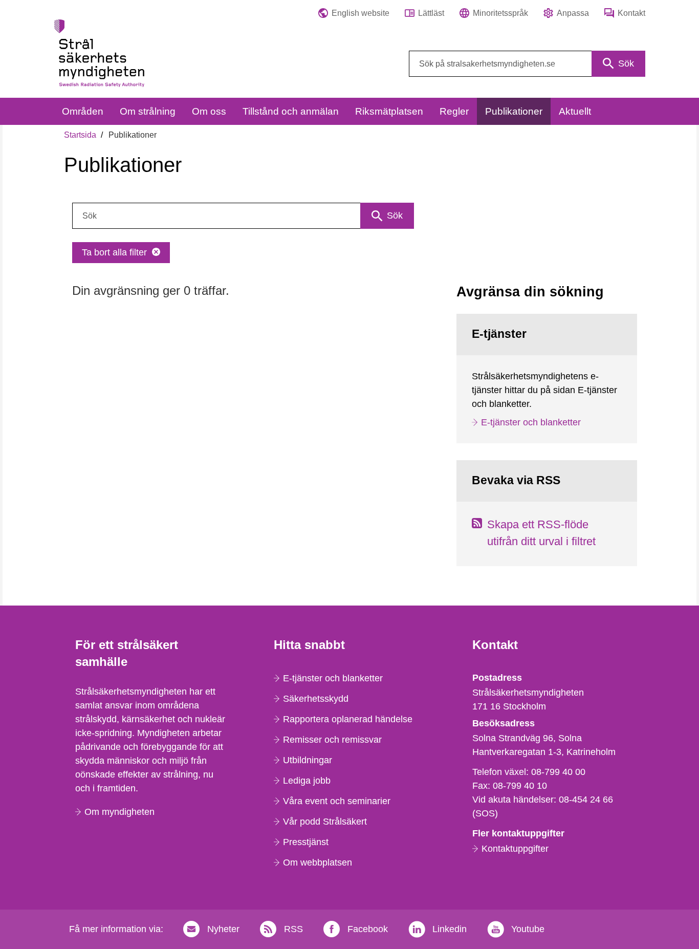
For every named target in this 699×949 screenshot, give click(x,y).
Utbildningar (307, 760)
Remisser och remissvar (332, 740)
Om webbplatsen (317, 862)
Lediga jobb (307, 780)
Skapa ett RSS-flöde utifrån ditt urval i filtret (541, 533)
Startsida (80, 135)
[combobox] (527, 64)
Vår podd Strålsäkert (325, 821)
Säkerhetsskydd (315, 699)
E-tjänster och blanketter (531, 422)
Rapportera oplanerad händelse (347, 719)
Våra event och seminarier (336, 801)
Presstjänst (306, 842)
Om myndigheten (119, 812)
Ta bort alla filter (114, 252)
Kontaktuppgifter (515, 849)
